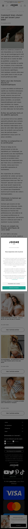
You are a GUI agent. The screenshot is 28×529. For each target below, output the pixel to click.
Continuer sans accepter (14, 247)
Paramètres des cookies (14, 283)
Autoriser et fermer (14, 287)
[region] (14, 264)
